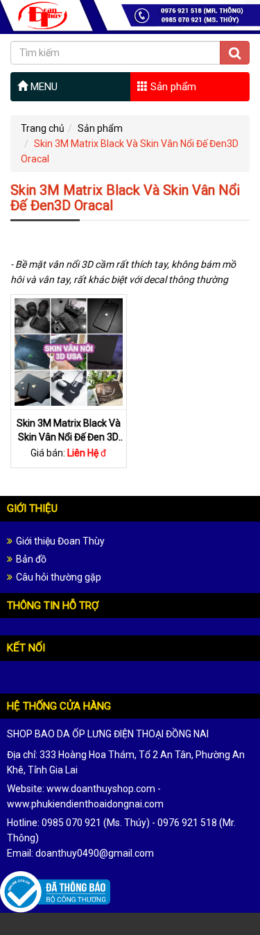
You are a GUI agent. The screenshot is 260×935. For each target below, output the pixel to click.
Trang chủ (42, 128)
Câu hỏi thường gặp (58, 577)
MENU (43, 86)
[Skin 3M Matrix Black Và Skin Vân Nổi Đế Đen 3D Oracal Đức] (69, 351)
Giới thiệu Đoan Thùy (60, 541)
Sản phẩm (172, 86)
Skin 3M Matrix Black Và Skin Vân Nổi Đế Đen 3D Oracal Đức (69, 437)
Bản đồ (31, 559)
